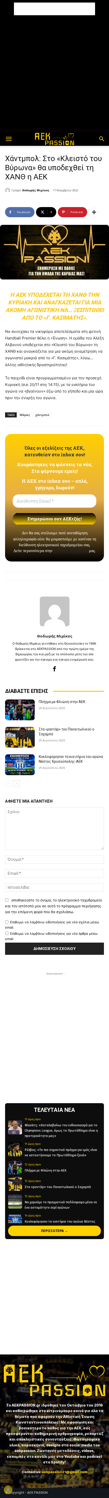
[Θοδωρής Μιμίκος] (8, 190)
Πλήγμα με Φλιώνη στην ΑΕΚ (62, 702)
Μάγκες (25, 415)
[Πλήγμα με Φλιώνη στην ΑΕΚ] (20, 709)
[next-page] (16, 783)
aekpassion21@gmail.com (64, 1472)
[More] (94, 212)
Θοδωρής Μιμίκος (35, 190)
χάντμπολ (42, 415)
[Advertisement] (54, 9)
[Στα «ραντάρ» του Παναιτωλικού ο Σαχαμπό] (20, 737)
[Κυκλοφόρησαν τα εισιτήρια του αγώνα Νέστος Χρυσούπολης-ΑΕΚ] (20, 764)
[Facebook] (55, 669)
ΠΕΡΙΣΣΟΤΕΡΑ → (54, 1231)
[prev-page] (8, 783)
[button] (9, 139)
